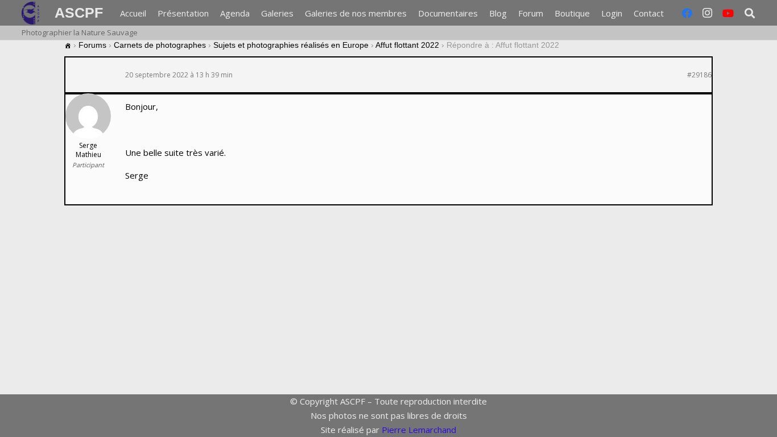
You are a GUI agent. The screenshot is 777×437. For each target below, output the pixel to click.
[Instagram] (707, 13)
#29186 (699, 75)
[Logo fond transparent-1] (32, 13)
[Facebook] (687, 13)
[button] (671, 13)
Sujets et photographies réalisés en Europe (291, 45)
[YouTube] (728, 13)
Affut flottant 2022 (407, 45)
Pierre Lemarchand (419, 429)
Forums (92, 45)
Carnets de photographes (160, 45)
